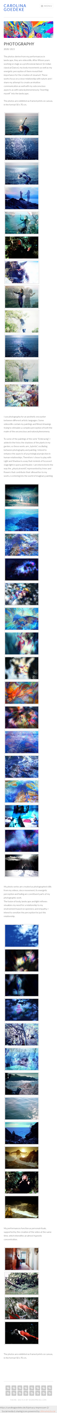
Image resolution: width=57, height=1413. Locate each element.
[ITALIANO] (7, 1387)
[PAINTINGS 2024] (31, 1387)
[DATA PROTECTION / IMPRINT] (49, 1393)
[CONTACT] (43, 1393)
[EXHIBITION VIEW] (19, 1393)
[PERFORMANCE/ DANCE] (25, 1393)
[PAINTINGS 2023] (37, 1387)
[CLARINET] (31, 1393)
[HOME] (13, 1387)
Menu (48, 6)
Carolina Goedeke (15, 7)
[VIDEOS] (13, 1393)
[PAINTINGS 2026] (19, 1387)
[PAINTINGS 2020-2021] (49, 1387)
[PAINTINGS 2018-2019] (7, 1393)
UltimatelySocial (47, 1411)
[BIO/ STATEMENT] (37, 1393)
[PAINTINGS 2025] (25, 1387)
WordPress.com (37, 1400)
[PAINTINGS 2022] (43, 1387)
